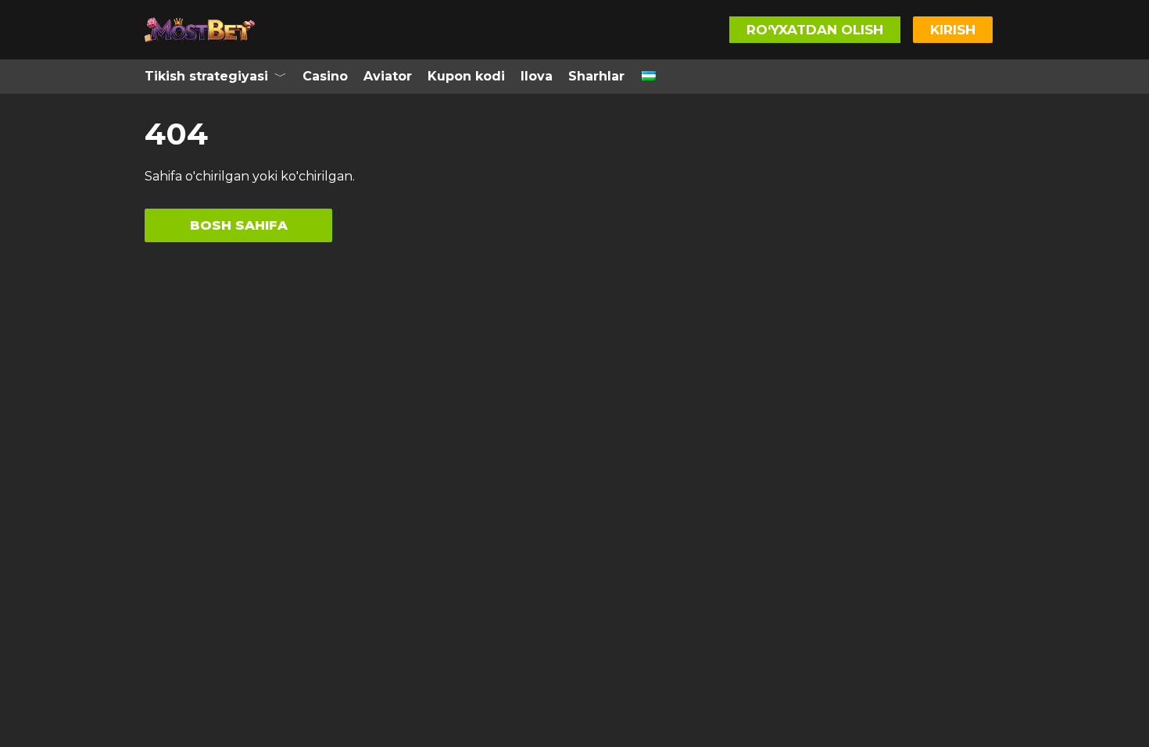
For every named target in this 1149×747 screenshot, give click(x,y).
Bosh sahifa (239, 225)
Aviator (387, 76)
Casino (325, 76)
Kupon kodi (466, 76)
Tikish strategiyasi (206, 76)
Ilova (537, 76)
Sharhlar (596, 76)
